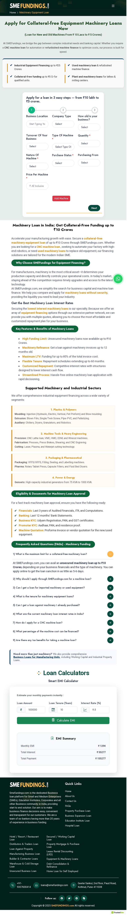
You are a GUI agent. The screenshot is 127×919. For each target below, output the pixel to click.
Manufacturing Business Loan (25, 853)
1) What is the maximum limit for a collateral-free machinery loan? (50, 554)
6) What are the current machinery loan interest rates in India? (48, 614)
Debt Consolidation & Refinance (58, 865)
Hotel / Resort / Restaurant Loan (24, 838)
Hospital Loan (72, 825)
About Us (70, 796)
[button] (118, 913)
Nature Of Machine (32, 157)
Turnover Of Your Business (36, 137)
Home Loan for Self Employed (62, 871)
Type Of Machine (62, 137)
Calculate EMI (65, 720)
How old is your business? (87, 118)
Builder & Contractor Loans (24, 858)
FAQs (68, 805)
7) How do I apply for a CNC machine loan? (37, 622)
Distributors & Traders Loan (24, 844)
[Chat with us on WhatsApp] (118, 278)
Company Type (61, 116)
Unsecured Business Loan (23, 871)
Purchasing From (88, 155)
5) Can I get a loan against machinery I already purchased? (46, 605)
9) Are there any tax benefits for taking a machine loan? (44, 640)
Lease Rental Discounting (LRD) (60, 853)
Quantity (84, 136)
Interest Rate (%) (91, 703)
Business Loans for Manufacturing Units (36, 657)
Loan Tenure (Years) (60, 703)
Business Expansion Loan (78, 815)
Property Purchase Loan (77, 810)
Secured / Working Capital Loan (61, 838)
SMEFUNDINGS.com (62, 905)
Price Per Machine (37, 176)
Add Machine (61, 198)
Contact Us (70, 801)
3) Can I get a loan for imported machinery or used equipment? (49, 587)
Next (94, 208)
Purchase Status (62, 155)
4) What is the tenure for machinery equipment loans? (43, 596)
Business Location (37, 116)
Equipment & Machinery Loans (62, 858)
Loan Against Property (21, 848)
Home (13, 12)
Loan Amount (24, 703)
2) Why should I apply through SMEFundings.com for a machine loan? (52, 579)
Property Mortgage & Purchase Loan (63, 845)
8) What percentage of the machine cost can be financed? (46, 631)
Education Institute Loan (77, 820)
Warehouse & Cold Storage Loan (24, 865)
